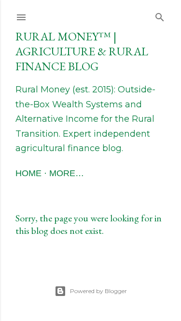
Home (28, 173)
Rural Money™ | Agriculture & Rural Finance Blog (81, 51)
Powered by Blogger (98, 291)
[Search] (160, 15)
